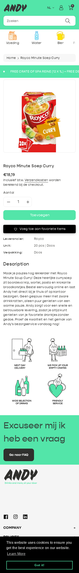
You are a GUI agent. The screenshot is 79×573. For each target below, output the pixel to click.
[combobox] (39, 21)
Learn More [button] (16, 554)
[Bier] (60, 35)
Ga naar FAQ (18, 455)
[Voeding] (12, 35)
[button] (71, 8)
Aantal (8, 193)
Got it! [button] (39, 565)
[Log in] (61, 8)
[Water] (36, 35)
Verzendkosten (36, 180)
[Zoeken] (67, 21)
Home (11, 58)
